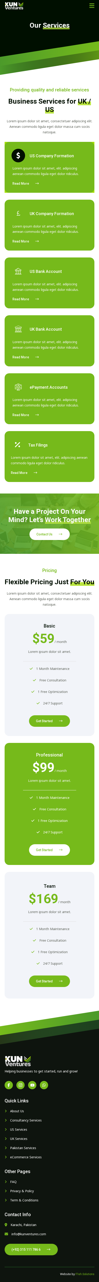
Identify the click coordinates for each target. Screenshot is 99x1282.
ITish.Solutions (85, 1274)
